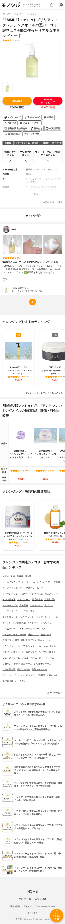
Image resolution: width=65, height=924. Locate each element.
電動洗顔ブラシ (28, 640)
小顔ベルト (52, 675)
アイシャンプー (10, 605)
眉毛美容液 (37, 599)
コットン (6, 623)
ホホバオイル (49, 646)
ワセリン (6, 663)
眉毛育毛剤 (49, 599)
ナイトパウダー (44, 582)
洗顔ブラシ (7, 640)
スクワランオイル (11, 652)
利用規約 (28, 906)
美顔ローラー (23, 669)
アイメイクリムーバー (13, 588)
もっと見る (32, 194)
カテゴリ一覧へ (54, 692)
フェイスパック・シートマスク (32, 628)
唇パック (48, 605)
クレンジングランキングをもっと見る (44, 393)
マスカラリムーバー (35, 588)
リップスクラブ (26, 611)
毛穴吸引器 (7, 681)
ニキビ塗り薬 (9, 669)
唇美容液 (23, 605)
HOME (32, 891)
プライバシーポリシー (45, 906)
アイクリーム (23, 599)
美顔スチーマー (39, 669)
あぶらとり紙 (51, 617)
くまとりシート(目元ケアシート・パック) (22, 617)
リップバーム (36, 605)
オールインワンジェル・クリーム (18, 582)
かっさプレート (22, 681)
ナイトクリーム (46, 658)
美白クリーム (44, 640)
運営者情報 (15, 906)
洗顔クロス (33, 634)
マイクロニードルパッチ (14, 634)
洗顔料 (57, 582)
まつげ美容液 (9, 599)
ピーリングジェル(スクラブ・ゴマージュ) (22, 594)
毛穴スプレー (51, 594)
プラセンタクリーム (31, 646)
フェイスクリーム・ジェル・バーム (19, 658)
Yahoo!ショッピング (48, 101)
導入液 (28, 576)
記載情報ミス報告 (53, 202)
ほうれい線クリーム (22, 663)
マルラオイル (49, 652)
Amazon (17, 100)
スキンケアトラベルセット (41, 623)
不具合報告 (33, 913)
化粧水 (5, 576)
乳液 (13, 576)
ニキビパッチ (9, 628)
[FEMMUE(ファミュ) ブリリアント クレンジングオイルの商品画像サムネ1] (7, 87)
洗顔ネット (45, 634)
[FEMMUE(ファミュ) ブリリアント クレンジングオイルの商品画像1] (31, 61)
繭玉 (17, 640)
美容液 (20, 576)
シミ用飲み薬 (19, 623)
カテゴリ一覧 (25, 898)
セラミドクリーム (11, 646)
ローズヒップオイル (31, 652)
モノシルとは (40, 898)
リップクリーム (10, 611)
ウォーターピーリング (13, 675)
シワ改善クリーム (42, 663)
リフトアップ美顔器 (35, 675)
